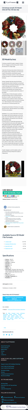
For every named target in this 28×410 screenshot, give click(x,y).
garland (5, 315)
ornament (17, 316)
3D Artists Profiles (5, 370)
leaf (20, 315)
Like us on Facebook (20, 397)
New (9, 316)
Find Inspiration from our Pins (10, 402)
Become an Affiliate (5, 375)
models (4, 316)
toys (20, 318)
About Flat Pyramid (5, 345)
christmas (22, 313)
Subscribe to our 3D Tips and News (9, 385)
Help (2, 352)
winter (4, 319)
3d (6, 313)
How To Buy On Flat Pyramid (7, 366)
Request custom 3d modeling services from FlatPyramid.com (14, 299)
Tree (23, 318)
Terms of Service (4, 347)
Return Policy (4, 349)
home (17, 315)
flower (10, 314)
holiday (13, 315)
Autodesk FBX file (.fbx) (10, 244)
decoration (5, 314)
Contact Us (3, 354)
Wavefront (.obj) (9, 248)
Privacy (2, 351)
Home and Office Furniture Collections (16, 309)
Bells (9, 313)
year (13, 319)
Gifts (9, 315)
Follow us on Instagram (9, 400)
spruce (16, 318)
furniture (20, 314)
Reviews (3, 372)
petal (4, 318)
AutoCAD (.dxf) (8, 246)
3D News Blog (4, 383)
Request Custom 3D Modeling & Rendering (10, 364)
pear (21, 316)
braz (5, 327)
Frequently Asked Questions (7, 373)
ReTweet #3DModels (8, 397)
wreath (8, 319)
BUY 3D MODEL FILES (12, 193)
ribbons (11, 318)
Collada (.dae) (8, 241)
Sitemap (3, 387)
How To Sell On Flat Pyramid (7, 368)
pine (8, 318)
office (12, 316)
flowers (15, 314)
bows (18, 313)
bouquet (13, 313)
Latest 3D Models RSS (6, 388)
